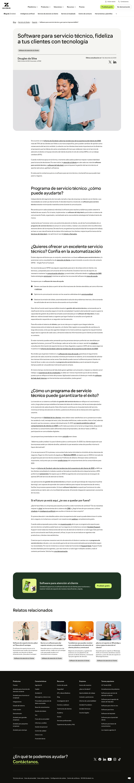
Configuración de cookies (58, 778)
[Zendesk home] (7, 5)
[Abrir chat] (129, 778)
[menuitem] (33, 7)
